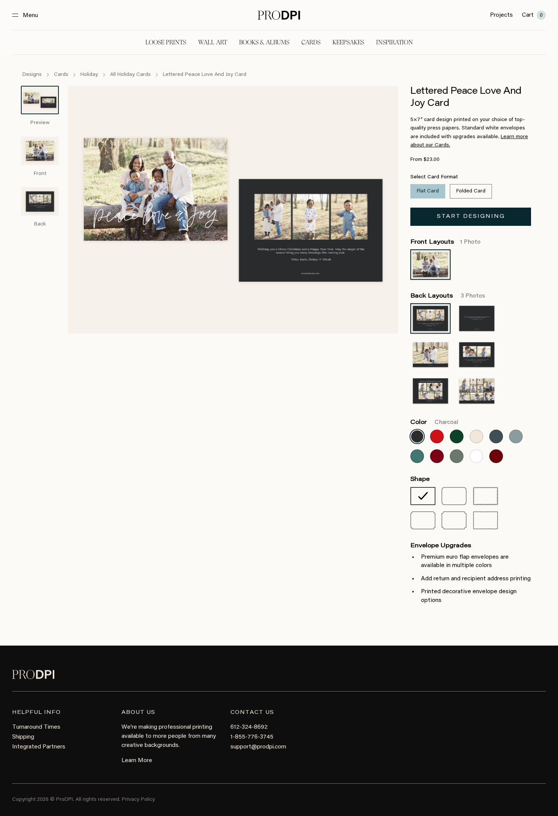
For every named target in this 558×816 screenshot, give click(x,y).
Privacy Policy (138, 799)
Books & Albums (264, 42)
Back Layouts (447, 296)
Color (434, 422)
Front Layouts (445, 242)
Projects (501, 15)
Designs (32, 74)
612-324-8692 (249, 727)
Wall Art (212, 42)
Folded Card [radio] (470, 191)
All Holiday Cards (130, 74)
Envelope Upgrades (440, 546)
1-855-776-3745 (251, 737)
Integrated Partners (38, 747)
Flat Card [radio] (428, 191)
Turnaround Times (36, 727)
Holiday (89, 74)
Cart (532, 15)
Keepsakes (348, 42)
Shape (420, 479)
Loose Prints (165, 42)
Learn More (136, 761)
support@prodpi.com (258, 747)
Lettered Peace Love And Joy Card (204, 74)
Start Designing (471, 216)
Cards (310, 42)
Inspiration (394, 42)
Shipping (23, 737)
